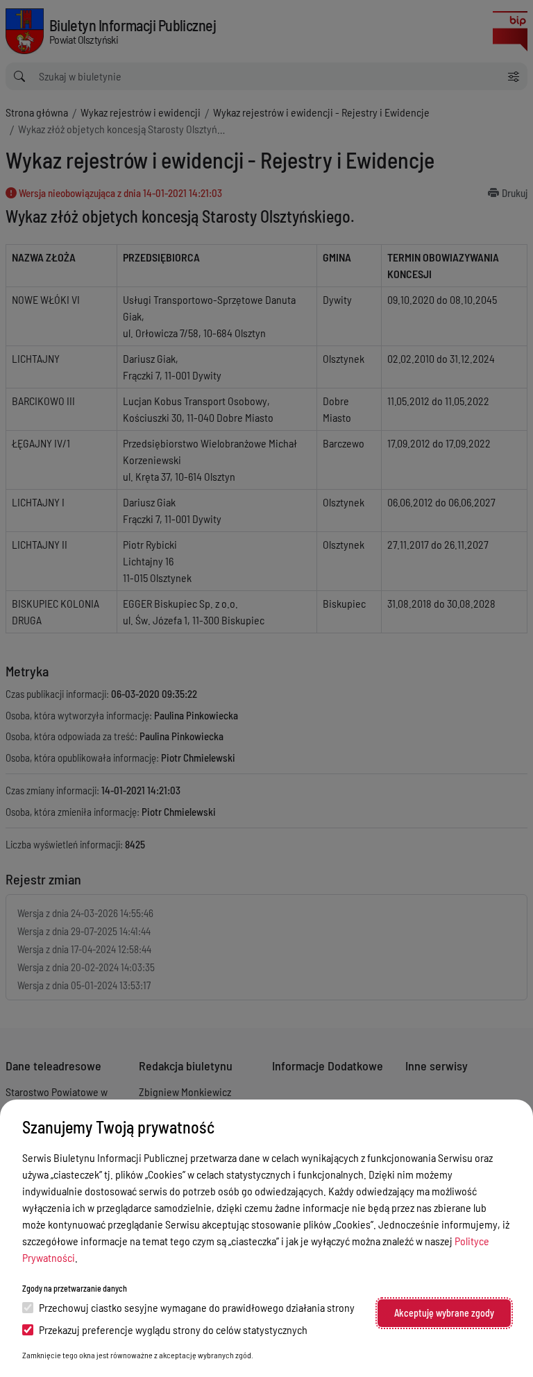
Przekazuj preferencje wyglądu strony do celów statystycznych (173, 1329)
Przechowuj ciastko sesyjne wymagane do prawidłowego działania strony (197, 1307)
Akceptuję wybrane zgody (444, 1313)
